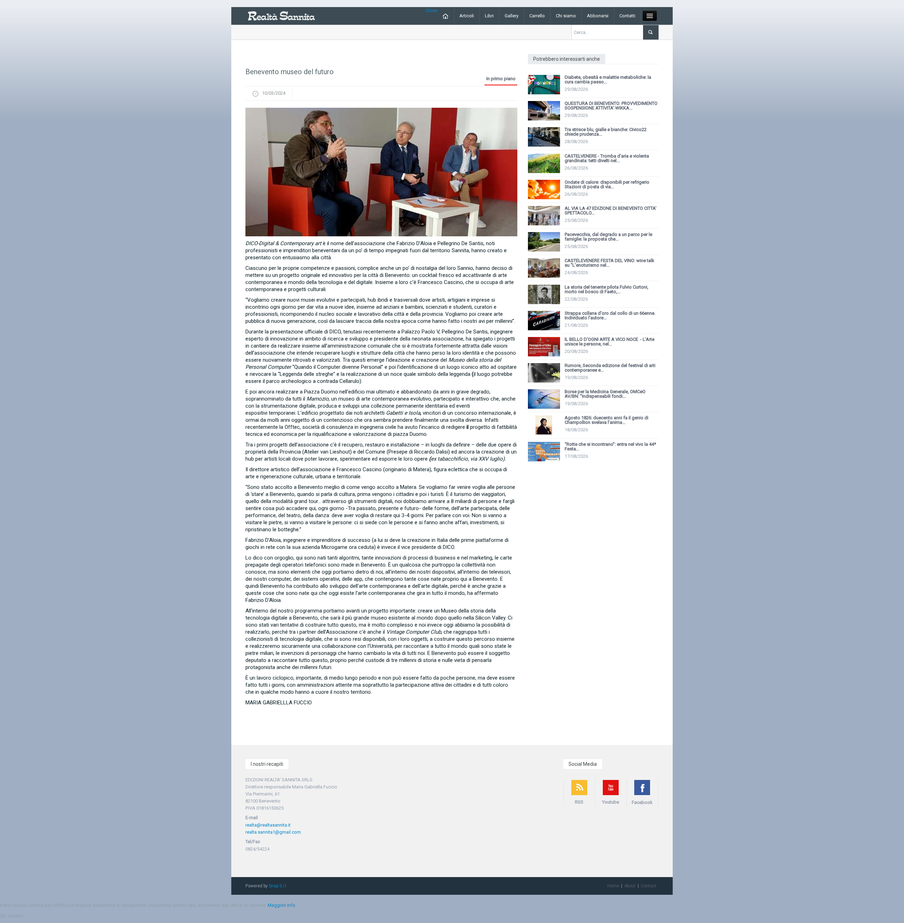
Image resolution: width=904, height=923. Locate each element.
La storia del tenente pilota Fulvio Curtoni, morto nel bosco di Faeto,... (606, 289)
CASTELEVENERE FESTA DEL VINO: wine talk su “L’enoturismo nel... (609, 263)
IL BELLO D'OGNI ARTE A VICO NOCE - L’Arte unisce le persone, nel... (609, 342)
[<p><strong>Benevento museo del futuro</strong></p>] (381, 172)
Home (613, 885)
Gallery (511, 15)
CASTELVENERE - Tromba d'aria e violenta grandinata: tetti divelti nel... (607, 158)
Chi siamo (566, 15)
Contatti (627, 15)
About (630, 885)
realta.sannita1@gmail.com (273, 832)
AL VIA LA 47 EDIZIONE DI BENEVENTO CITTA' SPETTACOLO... (610, 210)
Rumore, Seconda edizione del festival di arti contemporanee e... (610, 368)
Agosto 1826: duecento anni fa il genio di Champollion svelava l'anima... (606, 420)
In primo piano (501, 78)
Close (431, 10)
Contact (648, 885)
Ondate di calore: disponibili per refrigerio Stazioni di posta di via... (607, 184)
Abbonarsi (597, 15)
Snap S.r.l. (278, 885)
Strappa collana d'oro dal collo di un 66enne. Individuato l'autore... (610, 315)
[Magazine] (281, 15)
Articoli (466, 15)
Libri (489, 15)
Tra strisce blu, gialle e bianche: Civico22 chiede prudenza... (606, 132)
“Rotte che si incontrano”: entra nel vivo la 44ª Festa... (610, 446)
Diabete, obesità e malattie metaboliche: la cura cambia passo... (608, 79)
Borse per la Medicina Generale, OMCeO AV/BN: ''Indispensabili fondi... (605, 394)
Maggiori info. (282, 905)
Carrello (537, 15)
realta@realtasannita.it (268, 825)
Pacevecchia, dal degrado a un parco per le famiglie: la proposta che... (608, 237)
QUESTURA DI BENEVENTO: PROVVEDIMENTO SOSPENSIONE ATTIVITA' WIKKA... (611, 106)
